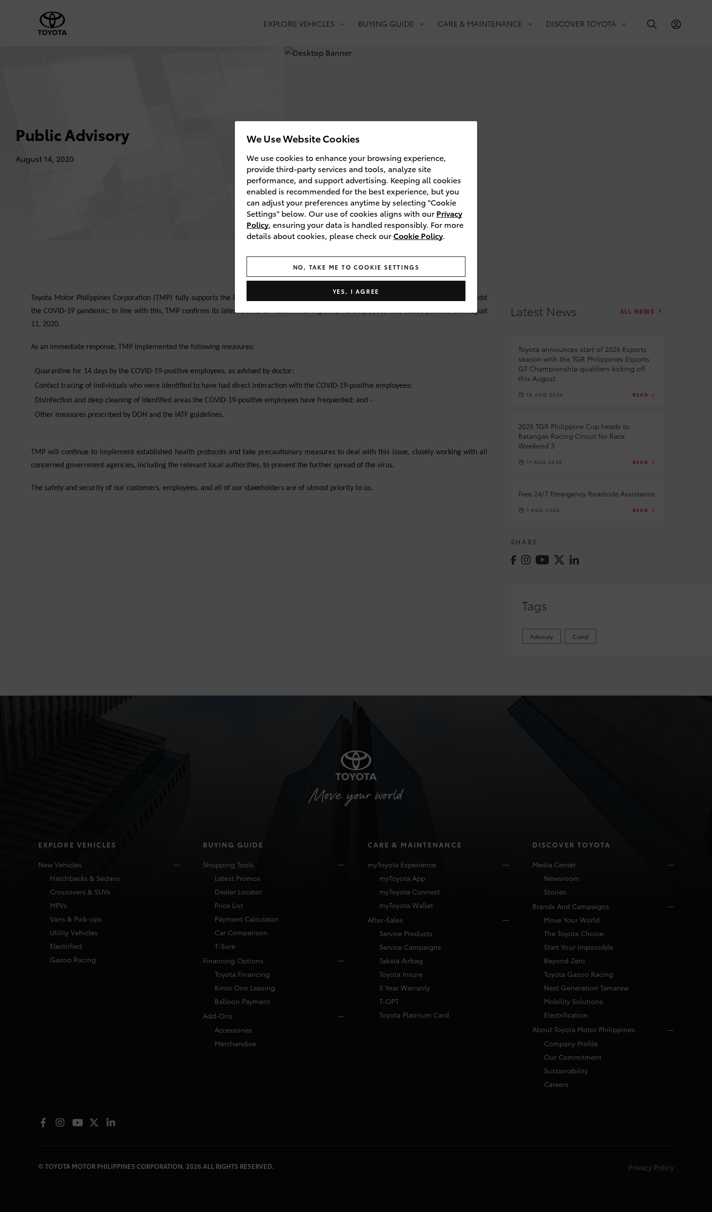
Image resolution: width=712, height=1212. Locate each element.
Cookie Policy (418, 235)
